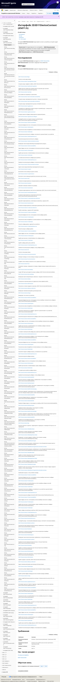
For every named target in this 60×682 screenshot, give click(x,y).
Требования (21, 37)
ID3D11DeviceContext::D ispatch (24, 169)
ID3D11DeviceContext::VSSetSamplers (25, 614)
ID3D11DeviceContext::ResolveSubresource (26, 518)
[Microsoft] (2, 10)
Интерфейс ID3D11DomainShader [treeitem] (7, 593)
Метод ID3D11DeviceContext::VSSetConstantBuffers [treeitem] (9, 574)
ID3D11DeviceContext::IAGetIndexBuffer (26, 377)
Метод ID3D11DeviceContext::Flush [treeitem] (9, 247)
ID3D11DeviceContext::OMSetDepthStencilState (27, 458)
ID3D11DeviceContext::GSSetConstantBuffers (27, 318)
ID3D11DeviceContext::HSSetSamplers (25, 363)
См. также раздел (22, 39)
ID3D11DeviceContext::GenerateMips (25, 269)
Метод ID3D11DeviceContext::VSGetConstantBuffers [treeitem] (9, 554)
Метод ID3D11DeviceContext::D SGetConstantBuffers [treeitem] (9, 194)
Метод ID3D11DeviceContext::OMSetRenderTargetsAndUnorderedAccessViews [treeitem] (9, 444)
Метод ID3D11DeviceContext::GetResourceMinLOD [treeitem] (9, 272)
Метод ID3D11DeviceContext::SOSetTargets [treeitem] (9, 539)
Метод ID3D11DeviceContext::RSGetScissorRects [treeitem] (9, 494)
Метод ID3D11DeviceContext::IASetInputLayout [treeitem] (9, 387)
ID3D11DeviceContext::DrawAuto (24, 183)
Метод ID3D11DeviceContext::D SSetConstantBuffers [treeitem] (9, 214)
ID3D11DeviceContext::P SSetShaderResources (27, 512)
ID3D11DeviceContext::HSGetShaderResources (27, 353)
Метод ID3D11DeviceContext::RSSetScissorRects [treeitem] (9, 509)
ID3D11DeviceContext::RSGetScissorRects (26, 523)
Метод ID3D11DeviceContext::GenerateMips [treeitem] (9, 252)
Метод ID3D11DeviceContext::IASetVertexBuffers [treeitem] (9, 397)
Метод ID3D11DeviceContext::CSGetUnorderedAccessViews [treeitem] (9, 117)
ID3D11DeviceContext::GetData (24, 278)
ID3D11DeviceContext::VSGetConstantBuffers (27, 587)
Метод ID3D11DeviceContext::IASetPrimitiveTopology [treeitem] (9, 392)
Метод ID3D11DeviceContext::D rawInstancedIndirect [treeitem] (9, 189)
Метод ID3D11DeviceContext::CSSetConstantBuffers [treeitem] (9, 122)
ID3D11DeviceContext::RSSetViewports (25, 551)
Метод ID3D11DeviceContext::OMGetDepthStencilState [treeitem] (9, 412)
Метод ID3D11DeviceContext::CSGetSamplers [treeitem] (9, 101)
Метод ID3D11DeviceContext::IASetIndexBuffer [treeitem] (9, 382)
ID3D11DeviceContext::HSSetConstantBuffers (27, 358)
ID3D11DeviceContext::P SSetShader (25, 507)
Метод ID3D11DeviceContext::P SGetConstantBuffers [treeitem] (9, 450)
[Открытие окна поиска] (55, 10)
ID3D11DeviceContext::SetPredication (25, 557)
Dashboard (56, 13)
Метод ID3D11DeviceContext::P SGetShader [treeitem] (9, 460)
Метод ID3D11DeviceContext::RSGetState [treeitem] (9, 499)
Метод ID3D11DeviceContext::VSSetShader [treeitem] (9, 584)
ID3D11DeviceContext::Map (23, 423)
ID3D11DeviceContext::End (23, 249)
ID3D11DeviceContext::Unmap (24, 575)
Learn (19, 21)
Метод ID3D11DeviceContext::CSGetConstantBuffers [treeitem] (9, 96)
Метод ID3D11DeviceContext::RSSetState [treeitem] (9, 514)
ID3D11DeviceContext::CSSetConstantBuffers (27, 145)
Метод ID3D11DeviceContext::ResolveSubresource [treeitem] (9, 489)
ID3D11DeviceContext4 (49, 47)
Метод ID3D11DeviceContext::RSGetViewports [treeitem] (9, 504)
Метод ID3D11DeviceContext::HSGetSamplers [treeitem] (9, 327)
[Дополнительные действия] (57, 21)
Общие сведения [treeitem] (7, 44)
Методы (20, 35)
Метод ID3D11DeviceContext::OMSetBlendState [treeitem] (9, 428)
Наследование (22, 34)
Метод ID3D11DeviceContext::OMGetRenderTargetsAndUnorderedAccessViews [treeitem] (9, 422)
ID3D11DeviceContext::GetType (24, 292)
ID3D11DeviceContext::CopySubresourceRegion (27, 116)
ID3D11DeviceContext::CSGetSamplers (25, 127)
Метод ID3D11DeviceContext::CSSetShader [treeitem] (9, 132)
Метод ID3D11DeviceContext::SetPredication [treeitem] (9, 524)
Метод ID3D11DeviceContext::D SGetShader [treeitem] (9, 204)
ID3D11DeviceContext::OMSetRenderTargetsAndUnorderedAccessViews (32, 470)
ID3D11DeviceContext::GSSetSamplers (25, 323)
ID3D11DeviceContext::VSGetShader (25, 599)
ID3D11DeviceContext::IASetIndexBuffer (26, 400)
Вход (58, 10)
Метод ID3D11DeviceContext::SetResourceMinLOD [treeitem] (9, 529)
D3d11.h (48, 21)
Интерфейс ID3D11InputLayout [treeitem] (7, 604)
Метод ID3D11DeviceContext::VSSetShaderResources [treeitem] (9, 589)
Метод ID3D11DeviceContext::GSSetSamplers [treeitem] (9, 307)
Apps (28, 21)
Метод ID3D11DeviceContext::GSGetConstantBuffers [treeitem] (9, 282)
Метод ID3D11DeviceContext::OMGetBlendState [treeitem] (9, 407)
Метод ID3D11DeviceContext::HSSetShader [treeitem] (9, 352)
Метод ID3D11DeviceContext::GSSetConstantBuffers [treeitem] (9, 302)
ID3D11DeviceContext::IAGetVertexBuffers (26, 394)
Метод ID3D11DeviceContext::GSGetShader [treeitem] (9, 292)
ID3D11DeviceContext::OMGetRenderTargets (27, 440)
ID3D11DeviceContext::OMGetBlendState (26, 429)
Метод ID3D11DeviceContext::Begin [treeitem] (9, 48)
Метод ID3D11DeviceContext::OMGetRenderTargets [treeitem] (9, 417)
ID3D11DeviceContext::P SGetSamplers (26, 480)
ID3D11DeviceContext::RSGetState (25, 528)
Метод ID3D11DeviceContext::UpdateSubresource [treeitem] (9, 549)
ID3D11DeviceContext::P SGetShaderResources (27, 492)
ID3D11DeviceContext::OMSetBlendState (26, 452)
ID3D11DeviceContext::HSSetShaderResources (27, 372)
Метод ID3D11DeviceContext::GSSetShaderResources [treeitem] (9, 317)
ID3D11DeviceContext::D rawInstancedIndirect (27, 207)
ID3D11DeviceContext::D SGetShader (25, 221)
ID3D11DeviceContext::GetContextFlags (26, 274)
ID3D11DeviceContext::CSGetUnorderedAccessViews (28, 141)
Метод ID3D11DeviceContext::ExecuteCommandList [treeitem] (9, 237)
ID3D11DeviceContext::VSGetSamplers (25, 593)
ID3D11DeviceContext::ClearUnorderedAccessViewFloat (29, 96)
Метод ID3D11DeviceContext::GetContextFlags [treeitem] (9, 257)
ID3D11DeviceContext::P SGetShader (25, 486)
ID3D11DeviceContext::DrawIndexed (25, 187)
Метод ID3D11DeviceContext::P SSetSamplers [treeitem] (9, 474)
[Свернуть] (15, 20)
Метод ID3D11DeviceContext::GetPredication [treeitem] (9, 267)
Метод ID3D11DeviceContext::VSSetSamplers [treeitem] (9, 579)
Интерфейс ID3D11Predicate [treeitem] (9, 610)
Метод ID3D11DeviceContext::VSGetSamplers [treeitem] (9, 559)
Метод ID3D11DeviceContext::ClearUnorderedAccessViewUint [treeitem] (9, 75)
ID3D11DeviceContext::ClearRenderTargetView (27, 86)
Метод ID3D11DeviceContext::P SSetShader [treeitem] (9, 480)
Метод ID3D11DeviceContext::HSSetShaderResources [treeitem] (9, 357)
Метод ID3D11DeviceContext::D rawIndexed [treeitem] (9, 167)
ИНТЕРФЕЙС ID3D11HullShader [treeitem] (7, 600)
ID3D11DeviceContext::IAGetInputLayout (26, 383)
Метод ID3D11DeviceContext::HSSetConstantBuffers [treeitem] (9, 342)
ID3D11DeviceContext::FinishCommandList (26, 259)
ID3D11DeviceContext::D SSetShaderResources (27, 245)
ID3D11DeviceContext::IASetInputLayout (26, 405)
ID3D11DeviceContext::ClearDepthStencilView (27, 81)
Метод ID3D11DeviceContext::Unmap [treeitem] (9, 544)
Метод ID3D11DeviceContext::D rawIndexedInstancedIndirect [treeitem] (9, 178)
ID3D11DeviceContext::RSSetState (25, 545)
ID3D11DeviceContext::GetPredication (25, 283)
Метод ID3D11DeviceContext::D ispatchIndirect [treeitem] (9, 152)
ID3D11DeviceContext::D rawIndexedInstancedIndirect (29, 198)
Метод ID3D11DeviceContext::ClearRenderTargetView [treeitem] (9, 58)
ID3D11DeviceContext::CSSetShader (25, 155)
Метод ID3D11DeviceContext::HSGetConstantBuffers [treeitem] (9, 322)
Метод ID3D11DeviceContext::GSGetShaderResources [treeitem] (9, 297)
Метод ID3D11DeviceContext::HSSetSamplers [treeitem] (9, 347)
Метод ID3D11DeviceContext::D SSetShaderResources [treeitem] (9, 229)
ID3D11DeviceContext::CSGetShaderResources (27, 136)
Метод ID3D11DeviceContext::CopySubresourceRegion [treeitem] (9, 91)
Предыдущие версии (16, 679)
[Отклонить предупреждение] (58, 2)
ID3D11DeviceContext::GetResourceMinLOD (27, 288)
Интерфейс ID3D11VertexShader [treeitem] (7, 647)
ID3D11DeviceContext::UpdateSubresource (26, 581)
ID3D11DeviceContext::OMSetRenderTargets (27, 464)
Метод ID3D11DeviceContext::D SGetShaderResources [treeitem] (9, 209)
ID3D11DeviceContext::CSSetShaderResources (27, 159)
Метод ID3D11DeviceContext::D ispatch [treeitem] (9, 147)
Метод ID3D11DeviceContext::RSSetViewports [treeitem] (9, 519)
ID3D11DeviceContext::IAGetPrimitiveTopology (27, 389)
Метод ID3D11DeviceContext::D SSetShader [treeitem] (9, 224)
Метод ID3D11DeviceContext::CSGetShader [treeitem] (9, 106)
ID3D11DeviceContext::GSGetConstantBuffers (27, 297)
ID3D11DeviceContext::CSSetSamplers (25, 150)
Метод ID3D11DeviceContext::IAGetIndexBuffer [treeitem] (9, 362)
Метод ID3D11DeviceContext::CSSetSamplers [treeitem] (9, 128)
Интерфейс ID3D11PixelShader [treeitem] (7, 607)
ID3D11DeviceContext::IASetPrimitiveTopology (27, 411)
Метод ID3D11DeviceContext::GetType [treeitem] (9, 277)
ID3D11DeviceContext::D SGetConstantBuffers (27, 212)
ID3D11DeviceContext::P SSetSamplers (25, 501)
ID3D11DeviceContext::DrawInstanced (25, 203)
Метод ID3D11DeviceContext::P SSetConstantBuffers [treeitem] (9, 470)
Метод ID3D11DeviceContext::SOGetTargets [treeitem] (9, 534)
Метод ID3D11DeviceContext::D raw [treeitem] (9, 157)
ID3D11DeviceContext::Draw (23, 178)
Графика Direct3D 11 (41, 21)
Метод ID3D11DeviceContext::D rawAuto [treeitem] (9, 162)
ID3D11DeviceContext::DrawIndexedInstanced (27, 192)
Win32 (31, 21)
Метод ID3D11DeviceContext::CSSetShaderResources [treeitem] (9, 137)
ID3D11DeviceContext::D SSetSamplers (26, 235)
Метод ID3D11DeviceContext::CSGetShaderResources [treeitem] (9, 111)
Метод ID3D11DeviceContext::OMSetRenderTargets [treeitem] (9, 438)
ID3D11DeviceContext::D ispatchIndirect (26, 173)
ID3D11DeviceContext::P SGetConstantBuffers (27, 474)
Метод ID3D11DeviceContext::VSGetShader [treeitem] (9, 564)
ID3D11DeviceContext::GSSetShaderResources (27, 333)
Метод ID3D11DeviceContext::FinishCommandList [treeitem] (9, 242)
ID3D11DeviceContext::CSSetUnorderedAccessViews (28, 164)
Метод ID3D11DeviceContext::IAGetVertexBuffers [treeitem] (9, 377)
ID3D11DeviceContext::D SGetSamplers (26, 217)
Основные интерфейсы (23, 655)
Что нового (49, 13)
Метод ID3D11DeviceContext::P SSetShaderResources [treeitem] (9, 484)
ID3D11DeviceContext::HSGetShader (25, 349)
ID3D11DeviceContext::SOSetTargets (25, 571)
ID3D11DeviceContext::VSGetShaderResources (27, 605)
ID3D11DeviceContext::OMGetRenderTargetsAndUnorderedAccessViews (32, 446)
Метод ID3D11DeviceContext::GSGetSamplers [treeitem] (9, 287)
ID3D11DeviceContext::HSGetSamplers (25, 344)
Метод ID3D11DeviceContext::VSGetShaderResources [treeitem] (9, 569)
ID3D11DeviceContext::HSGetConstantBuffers (27, 339)
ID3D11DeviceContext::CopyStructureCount (26, 111)
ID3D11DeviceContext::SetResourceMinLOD (26, 561)
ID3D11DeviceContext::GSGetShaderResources (27, 314)
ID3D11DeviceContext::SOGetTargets (25, 566)
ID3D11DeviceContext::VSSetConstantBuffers (27, 609)
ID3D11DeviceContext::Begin (24, 76)
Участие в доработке (30, 679)
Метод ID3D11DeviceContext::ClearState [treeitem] (9, 63)
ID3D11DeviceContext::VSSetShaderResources (27, 625)
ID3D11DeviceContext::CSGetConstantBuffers (27, 122)
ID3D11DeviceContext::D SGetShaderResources (27, 226)
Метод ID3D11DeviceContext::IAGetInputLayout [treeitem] (9, 367)
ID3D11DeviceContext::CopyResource (25, 106)
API (34, 21)
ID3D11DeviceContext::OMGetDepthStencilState (27, 434)
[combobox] (8, 23)
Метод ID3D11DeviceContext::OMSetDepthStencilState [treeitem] (9, 433)
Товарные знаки (41, 681)
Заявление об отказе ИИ (6, 679)
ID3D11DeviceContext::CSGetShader (25, 131)
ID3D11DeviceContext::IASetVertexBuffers (26, 417)
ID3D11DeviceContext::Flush (23, 263)
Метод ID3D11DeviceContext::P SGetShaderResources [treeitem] (9, 465)
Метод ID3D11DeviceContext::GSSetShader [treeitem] (9, 312)
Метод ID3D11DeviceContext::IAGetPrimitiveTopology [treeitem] (9, 372)
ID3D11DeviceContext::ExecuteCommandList (27, 254)
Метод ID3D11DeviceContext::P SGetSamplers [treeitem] (9, 455)
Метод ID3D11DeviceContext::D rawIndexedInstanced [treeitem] (9, 172)
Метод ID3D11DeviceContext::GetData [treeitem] (9, 262)
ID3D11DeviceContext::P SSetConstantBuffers (27, 497)
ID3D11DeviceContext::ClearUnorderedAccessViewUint (29, 101)
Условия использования (32, 681)
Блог (23, 679)
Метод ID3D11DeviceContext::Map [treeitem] (9, 402)
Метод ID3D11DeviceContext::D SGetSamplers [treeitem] (9, 199)
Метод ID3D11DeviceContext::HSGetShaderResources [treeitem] (9, 337)
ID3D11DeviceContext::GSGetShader (25, 308)
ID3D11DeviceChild (45, 61)
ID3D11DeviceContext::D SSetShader (25, 240)
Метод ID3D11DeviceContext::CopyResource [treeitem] (9, 81)
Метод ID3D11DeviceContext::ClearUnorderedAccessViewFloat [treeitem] (9, 69)
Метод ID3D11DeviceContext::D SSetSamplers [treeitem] (9, 219)
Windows (23, 21)
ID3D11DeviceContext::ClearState (24, 92)
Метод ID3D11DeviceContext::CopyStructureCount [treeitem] (9, 86)
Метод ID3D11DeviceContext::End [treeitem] (9, 233)
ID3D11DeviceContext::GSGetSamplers (25, 303)
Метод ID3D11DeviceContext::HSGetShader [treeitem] (9, 332)
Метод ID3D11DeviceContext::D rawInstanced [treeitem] (9, 184)
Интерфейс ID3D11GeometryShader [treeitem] (8, 597)
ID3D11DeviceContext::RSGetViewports (26, 534)
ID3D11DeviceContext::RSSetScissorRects (26, 539)
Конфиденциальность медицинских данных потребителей (13, 681)
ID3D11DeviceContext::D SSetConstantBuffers (27, 231)
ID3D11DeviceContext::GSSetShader (25, 329)
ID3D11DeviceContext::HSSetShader (25, 367)
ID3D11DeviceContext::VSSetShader (25, 620)
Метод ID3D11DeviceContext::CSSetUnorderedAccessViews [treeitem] (9, 142)
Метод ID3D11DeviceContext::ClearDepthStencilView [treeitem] (9, 53)
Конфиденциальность (40, 679)
